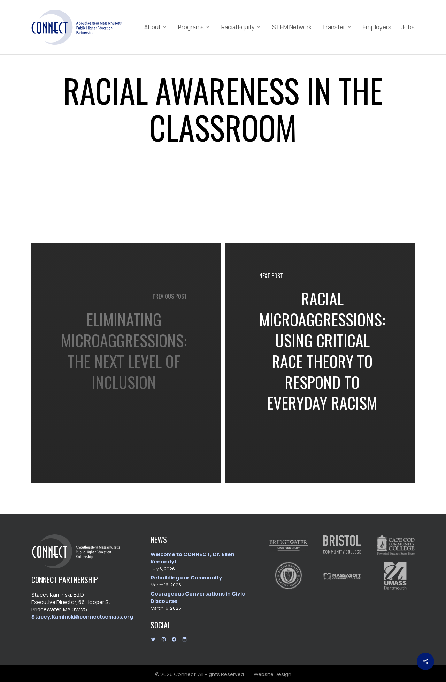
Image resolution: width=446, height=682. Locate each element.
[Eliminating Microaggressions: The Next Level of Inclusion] (126, 363)
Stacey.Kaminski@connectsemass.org (82, 616)
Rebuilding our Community (186, 577)
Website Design (272, 674)
